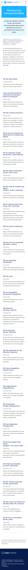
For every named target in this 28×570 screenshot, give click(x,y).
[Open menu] (25, 2)
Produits (5, 40)
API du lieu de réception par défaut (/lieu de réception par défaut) (13, 135)
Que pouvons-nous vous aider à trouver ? (12, 39)
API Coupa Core (6, 43)
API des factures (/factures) (12, 226)
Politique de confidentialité (7, 561)
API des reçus (8, 276)
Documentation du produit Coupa (15, 40)
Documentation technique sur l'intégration (12, 41)
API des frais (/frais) (10, 79)
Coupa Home (5, 566)
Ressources (14, 43)
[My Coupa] (21, 2)
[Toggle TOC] (2, 2)
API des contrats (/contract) (13, 113)
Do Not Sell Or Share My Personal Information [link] (11, 563)
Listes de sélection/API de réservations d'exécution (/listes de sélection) (12, 94)
